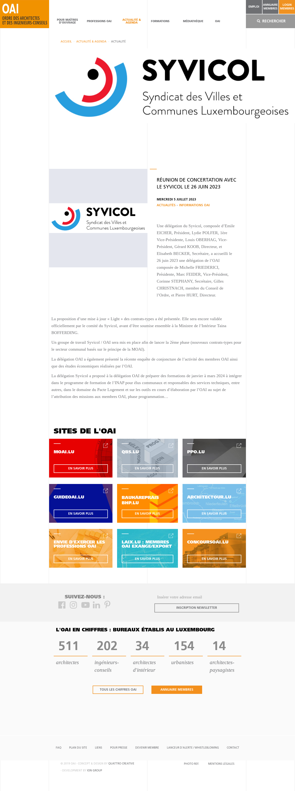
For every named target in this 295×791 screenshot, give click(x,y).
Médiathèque (193, 21)
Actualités (167, 205)
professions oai (99, 21)
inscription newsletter (196, 608)
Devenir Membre (147, 747)
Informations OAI (194, 205)
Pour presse (118, 747)
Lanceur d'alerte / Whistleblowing (193, 747)
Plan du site (78, 747)
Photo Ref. (191, 764)
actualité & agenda (131, 21)
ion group (94, 770)
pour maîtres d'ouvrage (67, 21)
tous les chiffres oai (118, 690)
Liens (98, 747)
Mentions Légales (221, 764)
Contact (233, 747)
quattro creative (121, 763)
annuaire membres (270, 6)
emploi (253, 6)
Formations (160, 21)
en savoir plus (80, 468)
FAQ (58, 747)
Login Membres (287, 6)
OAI (217, 21)
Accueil (66, 41)
